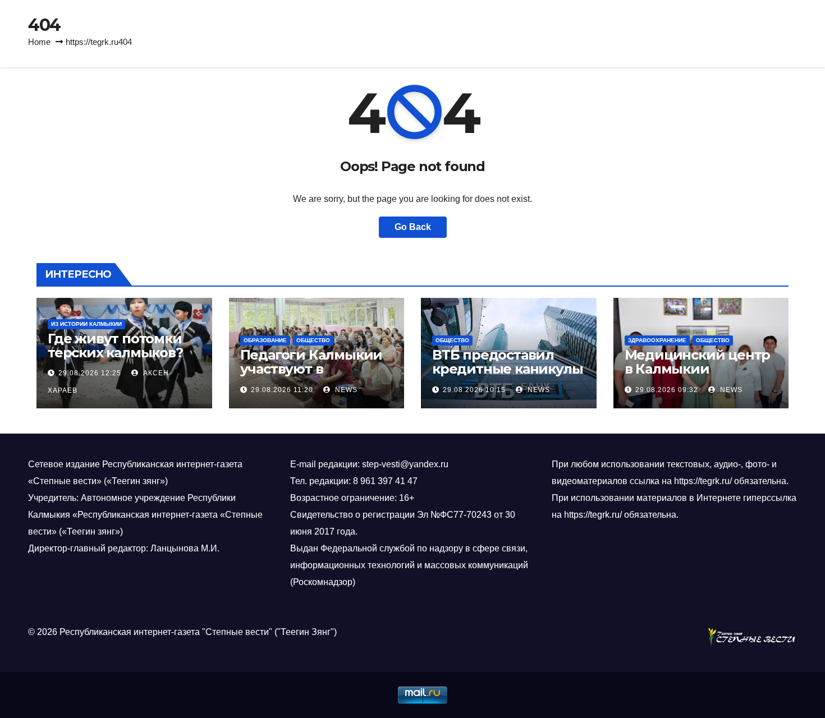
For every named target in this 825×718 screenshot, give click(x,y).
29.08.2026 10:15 (474, 390)
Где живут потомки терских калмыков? (115, 345)
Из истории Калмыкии (86, 324)
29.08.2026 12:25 (89, 373)
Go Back (413, 227)
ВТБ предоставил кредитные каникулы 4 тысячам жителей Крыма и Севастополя (508, 376)
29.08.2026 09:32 (666, 390)
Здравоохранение (657, 340)
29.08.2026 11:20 (282, 390)
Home (39, 42)
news (345, 390)
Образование (265, 340)
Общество (313, 340)
